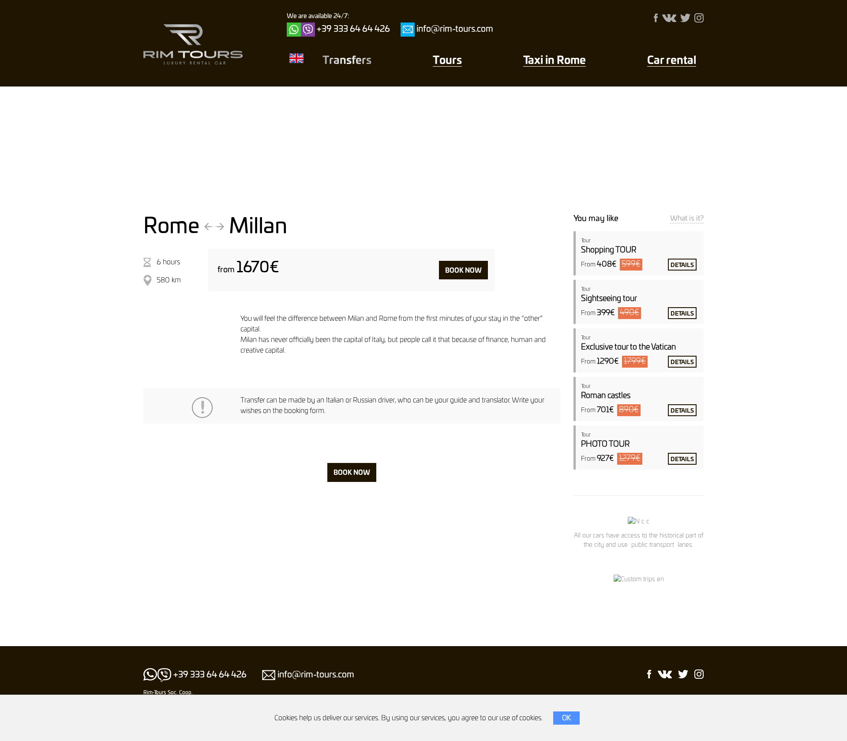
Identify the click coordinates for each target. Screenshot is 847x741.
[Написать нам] (408, 30)
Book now (463, 270)
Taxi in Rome (554, 61)
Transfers (346, 61)
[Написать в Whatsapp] (294, 30)
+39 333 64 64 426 (353, 29)
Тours (447, 61)
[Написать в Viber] (308, 30)
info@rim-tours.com (454, 29)
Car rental (671, 61)
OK (566, 718)
